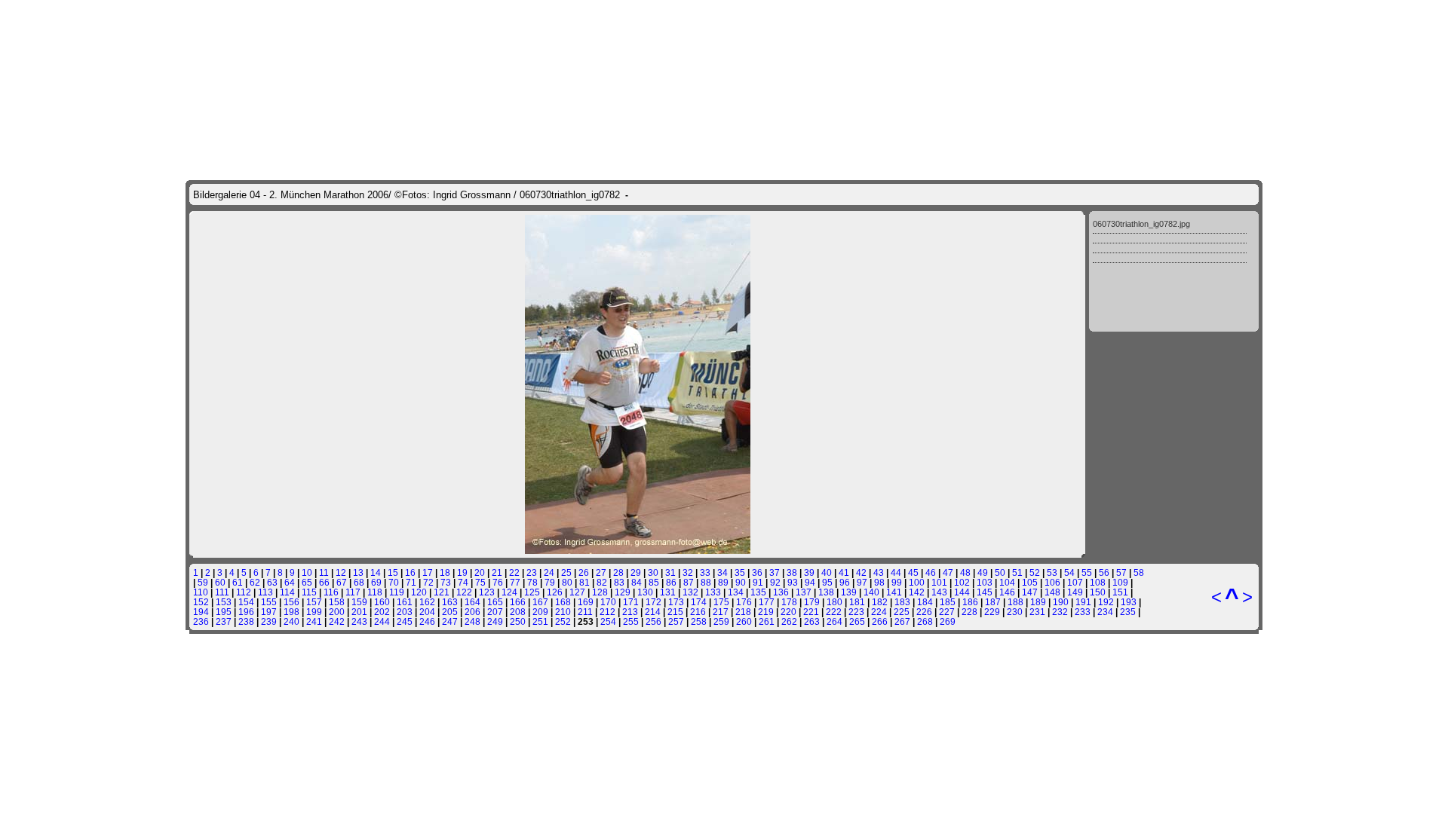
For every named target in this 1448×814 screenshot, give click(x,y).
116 (331, 592)
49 (982, 572)
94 (810, 582)
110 (200, 592)
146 (1007, 592)
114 (287, 592)
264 (834, 621)
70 (393, 582)
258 (699, 621)
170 (608, 602)
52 (1034, 572)
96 (844, 582)
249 (495, 621)
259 (721, 621)
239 (269, 621)
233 (1083, 612)
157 (314, 602)
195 (224, 612)
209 (540, 612)
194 (201, 612)
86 (671, 582)
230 (1015, 612)
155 (269, 602)
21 (497, 572)
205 (450, 612)
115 (309, 592)
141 (894, 592)
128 (600, 592)
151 (1120, 592)
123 (487, 592)
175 (721, 602)
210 (563, 612)
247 (450, 621)
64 (289, 582)
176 (744, 602)
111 (222, 592)
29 (635, 572)
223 (856, 612)
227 (947, 612)
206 (472, 612)
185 (948, 602)
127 (577, 592)
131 (668, 592)
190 (1061, 602)
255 (631, 621)
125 (532, 592)
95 (827, 582)
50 (1000, 572)
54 (1069, 572)
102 (962, 582)
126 (555, 592)
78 (532, 582)
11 (324, 572)
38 (792, 572)
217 (721, 612)
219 (766, 612)
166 (518, 602)
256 (653, 621)
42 (861, 572)
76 (497, 582)
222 (834, 612)
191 (1083, 602)
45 (913, 572)
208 (518, 612)
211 (585, 612)
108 (1098, 582)
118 (374, 592)
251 (540, 621)
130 (645, 592)
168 (563, 602)
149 (1075, 592)
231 (1037, 612)
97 (862, 582)
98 (879, 582)
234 (1105, 612)
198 (291, 612)
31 (670, 572)
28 (618, 572)
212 (607, 612)
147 (1030, 592)
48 (965, 572)
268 (925, 621)
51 (1017, 572)
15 (393, 572)
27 (601, 572)
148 (1052, 592)
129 (622, 592)
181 (857, 602)
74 (463, 582)
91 (758, 582)
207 (495, 612)
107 (1075, 582)
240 (291, 621)
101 (939, 582)
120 (419, 592)
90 (740, 582)
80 (567, 582)
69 (376, 582)
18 (445, 572)
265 (857, 621)
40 (826, 572)
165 (495, 602)
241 (314, 621)
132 (690, 592)
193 (1129, 602)
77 (515, 582)
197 (269, 612)
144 (962, 592)
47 (948, 572)
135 (758, 592)
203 (405, 612)
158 (337, 602)
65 (307, 582)
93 (792, 582)
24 (549, 572)
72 (428, 582)
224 (879, 612)
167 (540, 602)
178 (789, 602)
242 (337, 621)
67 (341, 582)
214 (653, 612)
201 (359, 612)
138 (826, 592)
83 (619, 582)
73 (445, 582)
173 (676, 602)
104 (1007, 582)
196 (246, 612)
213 (630, 612)
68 (359, 582)
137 (803, 592)
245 (405, 621)
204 (427, 612)
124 (509, 592)
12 (341, 572)
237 (224, 621)
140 (871, 592)
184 (925, 602)
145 (984, 592)
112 (243, 592)
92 (775, 582)
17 (427, 572)
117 (352, 592)
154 (246, 602)
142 (917, 592)
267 (902, 621)
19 (462, 572)
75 (480, 582)
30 (653, 572)
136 (781, 592)
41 (844, 572)
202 (382, 612)
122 (464, 592)
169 (586, 602)
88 (706, 582)
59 (203, 582)
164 (472, 602)
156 (291, 602)
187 (993, 602)
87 (688, 582)
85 (654, 582)
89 (723, 582)
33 (705, 572)
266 (880, 621)
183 (902, 602)
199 (314, 612)
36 (757, 572)
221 (811, 612)
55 (1086, 572)
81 (584, 582)
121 (441, 592)
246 (427, 621)
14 (375, 572)
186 (970, 602)
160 (382, 602)
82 (602, 582)
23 (531, 572)
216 (698, 612)
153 (224, 602)
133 (713, 592)
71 (411, 582)
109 (1120, 582)
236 (201, 621)
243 (359, 621)
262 (789, 621)
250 (518, 621)
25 (566, 572)
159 (359, 602)
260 (744, 621)
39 (809, 572)
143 (939, 592)
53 (1052, 572)
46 (930, 572)
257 (676, 621)
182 (880, 602)
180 (834, 602)
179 (812, 602)
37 (774, 572)
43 (878, 572)
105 (1030, 582)
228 (969, 612)
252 (563, 621)
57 (1121, 572)
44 (896, 572)
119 (396, 592)
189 (1038, 602)
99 (896, 582)
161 (405, 602)
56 (1104, 572)
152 (201, 602)
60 (220, 582)
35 (740, 572)
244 (382, 621)
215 (675, 612)
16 (410, 572)
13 (358, 572)
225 (902, 612)
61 (237, 582)
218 (743, 612)
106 (1052, 582)
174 (699, 602)
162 (427, 602)
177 (767, 602)
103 (984, 582)
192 (1106, 602)
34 (722, 572)
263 (812, 621)
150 (1098, 592)
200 (337, 612)
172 (653, 602)
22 (514, 572)
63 (272, 582)
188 (1015, 602)
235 (1128, 612)
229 (992, 612)
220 (788, 612)
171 (631, 602)
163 (450, 602)
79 (550, 582)
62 (255, 582)
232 (1060, 612)
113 (265, 592)
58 (1139, 572)
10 (307, 572)
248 (472, 621)
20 (479, 572)
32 (688, 572)
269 (948, 621)
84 (636, 582)
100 (917, 582)
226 (924, 612)
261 (767, 621)
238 (246, 621)
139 (849, 592)
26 (583, 572)
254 (608, 621)
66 (324, 582)
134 (736, 592)
